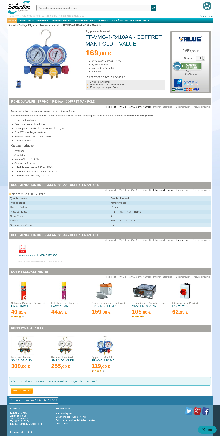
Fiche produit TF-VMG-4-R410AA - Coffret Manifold (127, 107)
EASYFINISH (19, 306)
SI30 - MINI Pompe (105, 306)
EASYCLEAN (59, 306)
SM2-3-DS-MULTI (62, 360)
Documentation (183, 107)
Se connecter (206, 16)
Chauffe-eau (81, 21)
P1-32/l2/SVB (181, 306)
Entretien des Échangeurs (65, 303)
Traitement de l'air (61, 21)
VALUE (127, 44)
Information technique (163, 107)
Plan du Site (62, 423)
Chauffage (42, 21)
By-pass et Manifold (98, 31)
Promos (12, 21)
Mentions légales (64, 413)
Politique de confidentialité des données (75, 420)
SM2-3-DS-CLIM (21, 360)
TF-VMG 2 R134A (103, 360)
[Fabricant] (191, 39)
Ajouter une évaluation (22, 391)
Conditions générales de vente (71, 417)
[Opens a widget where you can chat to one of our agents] (207, 430)
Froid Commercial (100, 21)
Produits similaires (201, 107)
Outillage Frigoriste (137, 21)
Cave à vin (117, 21)
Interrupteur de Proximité (185, 303)
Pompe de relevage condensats (109, 303)
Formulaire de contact (21, 432)
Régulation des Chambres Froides (150, 303)
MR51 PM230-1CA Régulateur (150, 306)
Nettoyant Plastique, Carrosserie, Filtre (29, 303)
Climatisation (26, 21)
